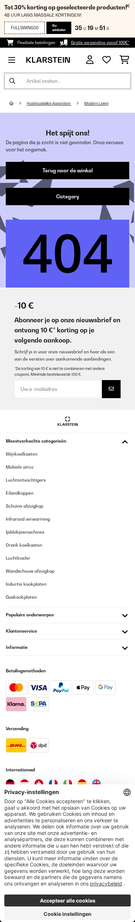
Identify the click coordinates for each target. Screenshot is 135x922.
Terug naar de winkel (67, 170)
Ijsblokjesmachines (25, 532)
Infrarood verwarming (28, 519)
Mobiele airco (19, 467)
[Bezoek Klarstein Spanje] (82, 783)
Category (67, 196)
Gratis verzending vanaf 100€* (100, 42)
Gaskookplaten (21, 597)
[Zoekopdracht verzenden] (12, 81)
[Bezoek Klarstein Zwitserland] (39, 783)
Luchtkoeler (18, 558)
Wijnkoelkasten (21, 454)
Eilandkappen (19, 493)
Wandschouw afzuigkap (30, 571)
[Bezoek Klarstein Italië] (67, 783)
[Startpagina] (18, 103)
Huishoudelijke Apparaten (49, 103)
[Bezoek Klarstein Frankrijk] (53, 783)
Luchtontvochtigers (26, 480)
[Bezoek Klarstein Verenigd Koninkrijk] (96, 783)
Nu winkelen (59, 27)
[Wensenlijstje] (106, 59)
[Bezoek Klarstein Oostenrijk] (24, 783)
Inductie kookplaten (26, 584)
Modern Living (96, 103)
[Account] (90, 60)
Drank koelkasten (24, 545)
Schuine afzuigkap (24, 506)
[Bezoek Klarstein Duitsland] (10, 783)
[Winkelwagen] (124, 59)
